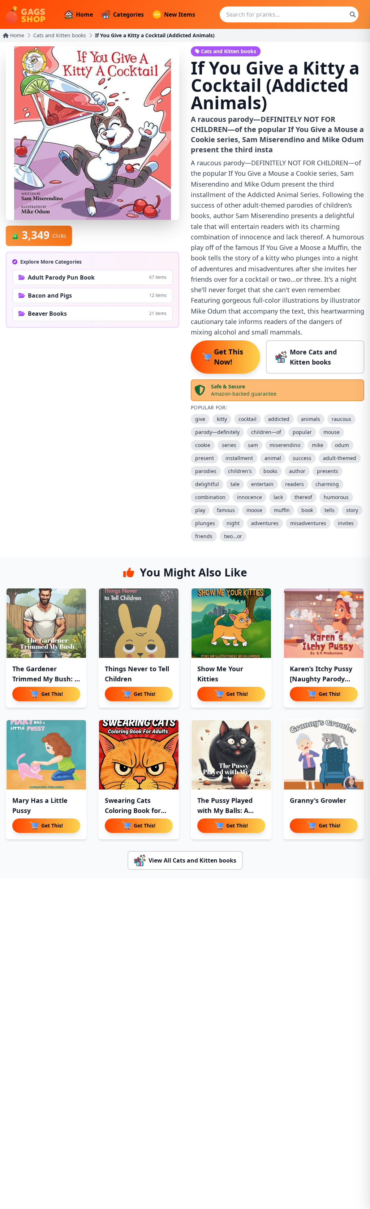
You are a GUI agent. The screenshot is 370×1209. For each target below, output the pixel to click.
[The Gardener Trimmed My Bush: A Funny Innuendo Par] (46, 623)
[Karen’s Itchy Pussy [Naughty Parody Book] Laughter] (323, 623)
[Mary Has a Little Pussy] (46, 754)
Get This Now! (228, 357)
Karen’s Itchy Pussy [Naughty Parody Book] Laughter (321, 678)
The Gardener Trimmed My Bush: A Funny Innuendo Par (45, 678)
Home (84, 14)
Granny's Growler (318, 800)
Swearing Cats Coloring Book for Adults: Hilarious (133, 810)
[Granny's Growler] (323, 754)
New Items (179, 14)
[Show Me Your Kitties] (231, 623)
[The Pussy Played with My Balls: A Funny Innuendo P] (231, 754)
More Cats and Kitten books (313, 357)
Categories (128, 14)
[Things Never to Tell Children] (138, 623)
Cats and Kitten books (59, 35)
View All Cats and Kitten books (192, 860)
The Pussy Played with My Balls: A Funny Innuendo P (227, 810)
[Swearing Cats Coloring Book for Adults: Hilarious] (138, 754)
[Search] (353, 14)
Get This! (52, 693)
